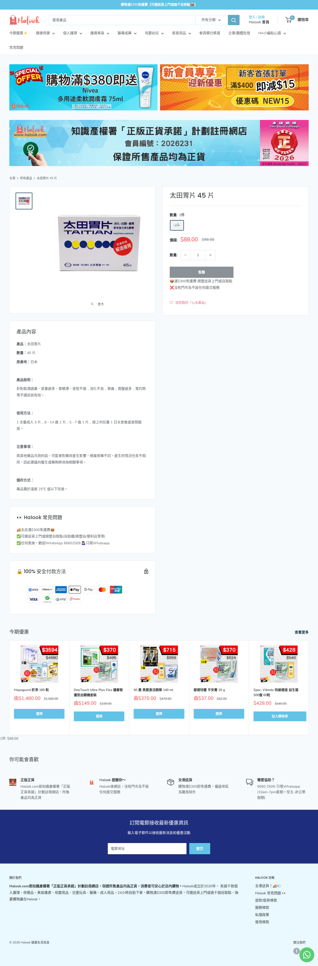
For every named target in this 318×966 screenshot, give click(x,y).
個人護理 (70, 33)
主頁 (12, 178)
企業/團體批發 (239, 33)
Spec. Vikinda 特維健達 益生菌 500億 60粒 (276, 692)
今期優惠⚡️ (18, 33)
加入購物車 (280, 716)
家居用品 (179, 33)
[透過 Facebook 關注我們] (296, 951)
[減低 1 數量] (185, 255)
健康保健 (43, 33)
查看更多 (302, 632)
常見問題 (16, 47)
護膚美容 (97, 33)
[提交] (234, 20)
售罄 (201, 272)
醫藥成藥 (125, 33)
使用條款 (262, 922)
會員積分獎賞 (209, 33)
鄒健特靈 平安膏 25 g (209, 690)
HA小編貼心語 (269, 33)
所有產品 (26, 178)
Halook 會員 (259, 22)
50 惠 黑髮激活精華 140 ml (153, 690)
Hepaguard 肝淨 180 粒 (31, 690)
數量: (174, 255)
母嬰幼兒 (152, 33)
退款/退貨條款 (266, 900)
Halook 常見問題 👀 (270, 893)
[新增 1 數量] (210, 255)
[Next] (309, 688)
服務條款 (262, 907)
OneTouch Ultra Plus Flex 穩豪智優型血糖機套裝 (98, 692)
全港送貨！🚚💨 (268, 886)
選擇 (39, 713)
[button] (189, 302)
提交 (199, 848)
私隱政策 (262, 914)
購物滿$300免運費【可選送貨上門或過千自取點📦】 (159, 4)
